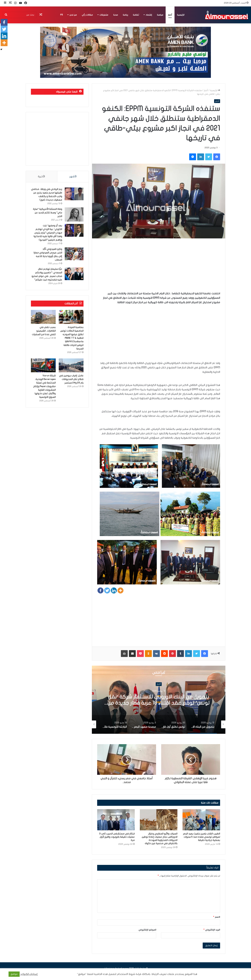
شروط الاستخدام (125, 974)
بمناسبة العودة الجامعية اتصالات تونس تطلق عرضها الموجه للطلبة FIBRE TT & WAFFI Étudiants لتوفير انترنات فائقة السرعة (71, 338)
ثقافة (136, 15)
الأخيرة (41, 176)
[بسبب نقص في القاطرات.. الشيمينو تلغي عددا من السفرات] (43, 317)
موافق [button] (14, 974)
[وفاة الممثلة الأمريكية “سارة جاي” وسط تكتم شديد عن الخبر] (74, 214)
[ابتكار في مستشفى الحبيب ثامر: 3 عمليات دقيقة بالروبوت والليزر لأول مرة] (116, 819)
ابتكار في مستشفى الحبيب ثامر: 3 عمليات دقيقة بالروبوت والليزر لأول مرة (117, 836)
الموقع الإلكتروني (147, 930)
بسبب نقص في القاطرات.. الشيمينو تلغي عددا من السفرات (44, 331)
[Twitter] (107, 590)
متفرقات (104, 15)
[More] (120, 590)
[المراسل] (226, 15)
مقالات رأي (87, 15)
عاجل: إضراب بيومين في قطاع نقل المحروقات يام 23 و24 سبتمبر (71, 379)
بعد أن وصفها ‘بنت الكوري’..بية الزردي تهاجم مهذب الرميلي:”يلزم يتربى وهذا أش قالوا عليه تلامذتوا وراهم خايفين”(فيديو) (48, 232)
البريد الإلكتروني (212, 930)
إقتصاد (149, 15)
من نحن (73, 15)
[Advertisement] (158, 267)
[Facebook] (100, 590)
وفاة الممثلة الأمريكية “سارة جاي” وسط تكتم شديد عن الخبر (47, 212)
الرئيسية (180, 15)
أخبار (170, 15)
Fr (61, 15)
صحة (115, 15)
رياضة (125, 15)
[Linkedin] (114, 590)
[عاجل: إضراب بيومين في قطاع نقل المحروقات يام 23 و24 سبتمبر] (71, 365)
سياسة (160, 15)
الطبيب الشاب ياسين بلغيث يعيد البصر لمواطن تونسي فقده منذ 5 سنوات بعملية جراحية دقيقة (201, 836)
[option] (158, 700)
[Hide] (1, 49)
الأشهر (72, 176)
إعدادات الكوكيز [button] (29, 974)
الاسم (216, 917)
